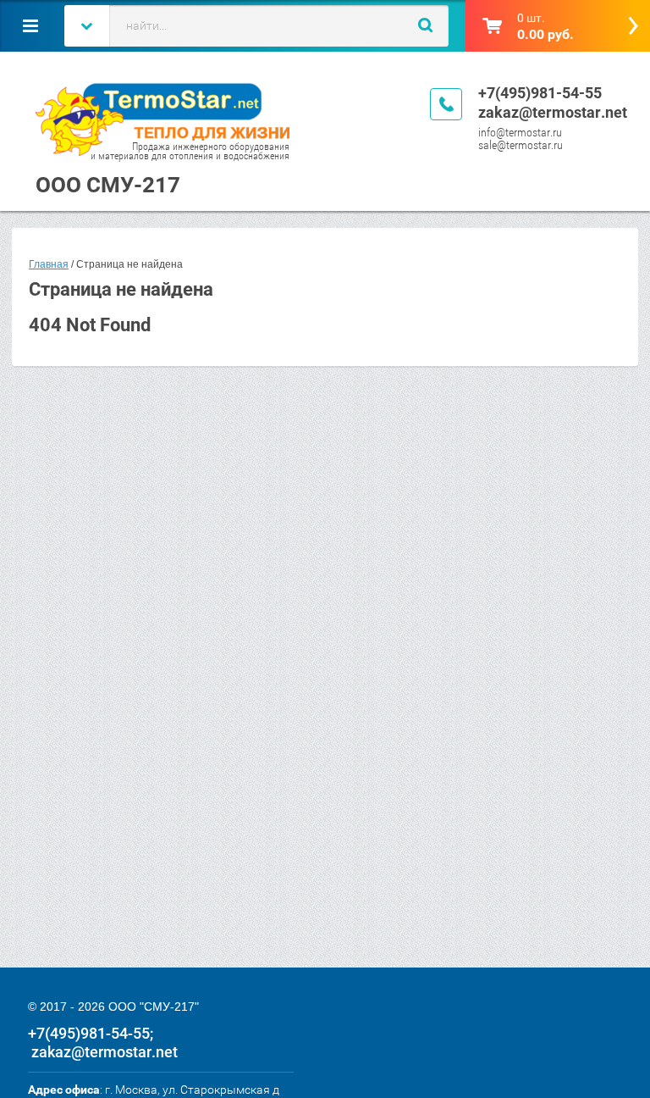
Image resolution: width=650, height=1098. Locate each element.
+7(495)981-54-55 (540, 93)
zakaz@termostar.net (552, 112)
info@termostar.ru (520, 132)
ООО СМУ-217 (108, 184)
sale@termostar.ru (520, 145)
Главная (49, 264)
